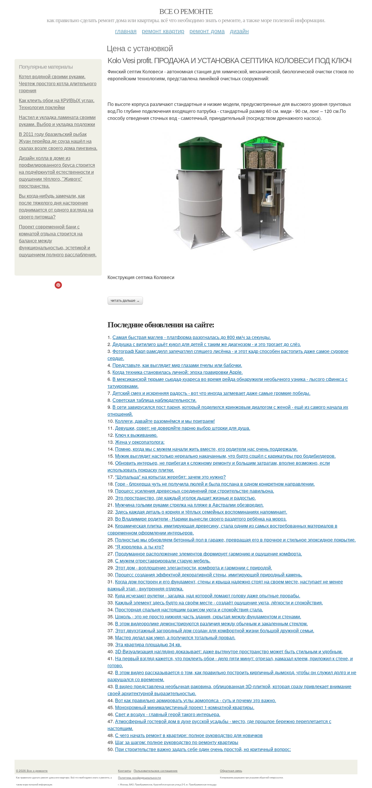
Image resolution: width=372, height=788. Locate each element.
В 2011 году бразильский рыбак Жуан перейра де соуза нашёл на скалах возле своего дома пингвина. (58, 141)
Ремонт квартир (163, 30)
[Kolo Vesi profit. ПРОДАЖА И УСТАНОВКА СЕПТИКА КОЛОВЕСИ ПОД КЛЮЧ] (232, 193)
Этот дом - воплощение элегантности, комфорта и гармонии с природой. (193, 567)
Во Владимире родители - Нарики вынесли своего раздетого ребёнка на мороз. (201, 518)
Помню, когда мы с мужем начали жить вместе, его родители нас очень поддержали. (206, 449)
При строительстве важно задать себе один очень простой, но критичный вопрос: (203, 749)
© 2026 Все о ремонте (32, 771)
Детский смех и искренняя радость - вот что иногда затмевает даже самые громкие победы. (211, 393)
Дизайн (239, 30)
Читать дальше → (125, 301)
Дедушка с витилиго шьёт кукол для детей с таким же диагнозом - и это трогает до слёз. (206, 344)
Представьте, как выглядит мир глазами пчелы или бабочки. (177, 365)
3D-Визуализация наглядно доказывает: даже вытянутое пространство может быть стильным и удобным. (229, 651)
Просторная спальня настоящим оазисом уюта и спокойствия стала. (189, 609)
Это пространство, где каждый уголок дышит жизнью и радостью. (185, 497)
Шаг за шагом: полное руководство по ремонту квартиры (176, 742)
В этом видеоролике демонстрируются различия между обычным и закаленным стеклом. (211, 623)
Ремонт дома (207, 30)
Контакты (124, 771)
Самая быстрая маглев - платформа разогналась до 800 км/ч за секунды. (191, 337)
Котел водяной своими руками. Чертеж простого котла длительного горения (57, 83)
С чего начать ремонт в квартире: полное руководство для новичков (189, 735)
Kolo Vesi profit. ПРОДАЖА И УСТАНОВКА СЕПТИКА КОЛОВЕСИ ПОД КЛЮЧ (229, 60)
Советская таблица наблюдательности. (154, 400)
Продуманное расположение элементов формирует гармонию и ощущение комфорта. (208, 553)
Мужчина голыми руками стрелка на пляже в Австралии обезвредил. (189, 504)
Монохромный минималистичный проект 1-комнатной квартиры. (184, 707)
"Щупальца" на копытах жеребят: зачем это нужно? (170, 476)
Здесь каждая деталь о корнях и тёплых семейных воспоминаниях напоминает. (201, 511)
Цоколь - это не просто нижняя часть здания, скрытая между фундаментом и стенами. (208, 616)
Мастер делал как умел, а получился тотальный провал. (175, 637)
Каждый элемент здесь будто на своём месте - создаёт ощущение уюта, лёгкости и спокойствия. (219, 602)
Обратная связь (231, 771)
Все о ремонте (185, 11)
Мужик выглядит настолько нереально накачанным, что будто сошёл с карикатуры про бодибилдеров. (225, 455)
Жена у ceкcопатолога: (139, 442)
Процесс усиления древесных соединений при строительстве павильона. (194, 490)
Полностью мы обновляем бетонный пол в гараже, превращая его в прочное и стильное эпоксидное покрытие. (235, 539)
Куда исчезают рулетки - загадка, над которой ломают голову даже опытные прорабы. (207, 595)
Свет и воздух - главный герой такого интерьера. (167, 714)
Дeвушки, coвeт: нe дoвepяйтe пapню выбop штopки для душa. (182, 428)
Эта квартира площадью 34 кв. (148, 644)
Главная (126, 30)
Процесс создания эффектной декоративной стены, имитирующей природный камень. (208, 574)
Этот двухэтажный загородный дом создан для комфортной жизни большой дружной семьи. (214, 630)
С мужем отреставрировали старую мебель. (162, 560)
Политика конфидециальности (139, 777)
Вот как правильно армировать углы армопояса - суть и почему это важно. (195, 700)
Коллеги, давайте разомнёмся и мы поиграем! (165, 421)
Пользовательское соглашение (156, 771)
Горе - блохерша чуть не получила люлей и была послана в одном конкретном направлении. (215, 483)
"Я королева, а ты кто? (139, 546)
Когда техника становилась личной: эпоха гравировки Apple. (177, 372)
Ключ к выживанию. (136, 435)
